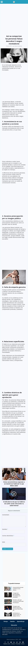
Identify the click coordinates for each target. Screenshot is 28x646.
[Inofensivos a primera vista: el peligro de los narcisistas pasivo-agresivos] (8, 614)
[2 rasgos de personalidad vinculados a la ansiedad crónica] (8, 594)
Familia (12, 621)
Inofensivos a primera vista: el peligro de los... (17, 614)
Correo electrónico (8, 535)
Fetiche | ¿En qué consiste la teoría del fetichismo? (18, 601)
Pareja (6, 621)
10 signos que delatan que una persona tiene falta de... (18, 608)
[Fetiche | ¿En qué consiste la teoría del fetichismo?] (8, 601)
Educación (14, 625)
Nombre (5, 529)
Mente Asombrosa (18, 46)
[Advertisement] (14, 19)
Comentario (5, 515)
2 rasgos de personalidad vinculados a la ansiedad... (16, 595)
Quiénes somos (7, 643)
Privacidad (18, 643)
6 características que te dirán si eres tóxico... (18, 589)
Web (3, 542)
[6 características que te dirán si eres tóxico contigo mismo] (8, 589)
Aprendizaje (20, 621)
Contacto (13, 643)
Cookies (22, 643)
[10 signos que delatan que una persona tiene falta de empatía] (8, 608)
